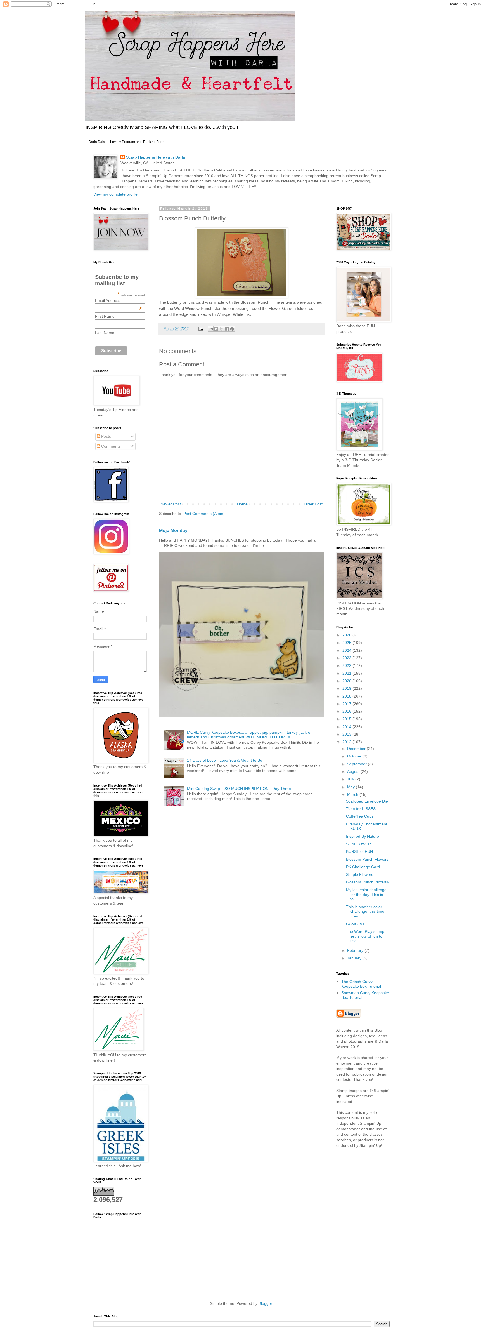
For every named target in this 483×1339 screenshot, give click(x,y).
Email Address (118, 300)
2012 (347, 742)
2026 (347, 635)
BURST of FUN (359, 851)
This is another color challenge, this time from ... (365, 912)
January (355, 958)
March (353, 794)
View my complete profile (115, 194)
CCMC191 (355, 924)
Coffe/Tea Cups (359, 816)
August (354, 771)
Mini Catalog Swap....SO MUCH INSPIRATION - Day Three (239, 788)
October (355, 756)
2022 (347, 665)
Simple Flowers (359, 874)
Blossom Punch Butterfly (367, 882)
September (357, 764)
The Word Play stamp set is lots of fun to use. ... (365, 936)
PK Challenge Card (363, 867)
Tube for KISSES (361, 808)
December (357, 748)
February (355, 950)
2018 (347, 696)
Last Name (104, 332)
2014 (347, 726)
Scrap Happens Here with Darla (155, 157)
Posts (105, 436)
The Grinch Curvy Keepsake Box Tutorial (361, 984)
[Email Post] (201, 329)
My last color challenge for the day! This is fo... (366, 895)
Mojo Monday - (174, 530)
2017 (347, 704)
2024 (347, 650)
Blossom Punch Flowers (367, 859)
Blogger (265, 1303)
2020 (347, 681)
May (351, 787)
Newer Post (170, 504)
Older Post (313, 504)
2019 (347, 688)
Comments (110, 446)
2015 (347, 719)
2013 (347, 734)
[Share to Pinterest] (232, 329)
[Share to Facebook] (226, 329)
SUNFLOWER (358, 844)
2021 (347, 673)
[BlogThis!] (216, 329)
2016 (347, 711)
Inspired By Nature (362, 836)
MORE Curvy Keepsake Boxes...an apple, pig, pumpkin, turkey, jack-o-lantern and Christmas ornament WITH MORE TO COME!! (249, 734)
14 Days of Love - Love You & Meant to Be (224, 760)
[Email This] (211, 329)
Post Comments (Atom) (204, 513)
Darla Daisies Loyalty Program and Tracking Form (126, 142)
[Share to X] (221, 329)
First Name (105, 316)
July (351, 779)
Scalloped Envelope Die (367, 801)
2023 (347, 658)
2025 (347, 642)
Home (242, 504)
